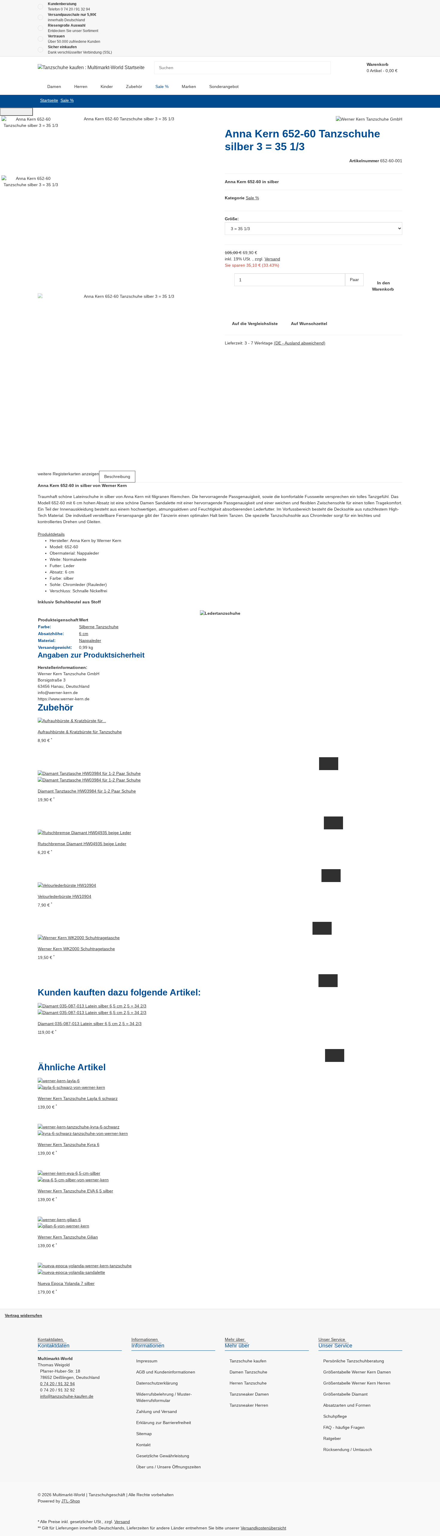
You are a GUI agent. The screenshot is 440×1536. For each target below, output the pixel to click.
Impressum (146, 1361)
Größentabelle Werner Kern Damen (357, 1372)
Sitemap (144, 1433)
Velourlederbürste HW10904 (64, 896)
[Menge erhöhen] (350, 292)
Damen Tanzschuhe (248, 1372)
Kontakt (143, 1444)
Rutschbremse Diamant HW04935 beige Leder (82, 843)
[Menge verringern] (229, 279)
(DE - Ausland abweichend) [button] (299, 343)
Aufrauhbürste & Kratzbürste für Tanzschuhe (80, 731)
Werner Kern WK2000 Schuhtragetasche (76, 948)
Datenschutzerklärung (157, 1383)
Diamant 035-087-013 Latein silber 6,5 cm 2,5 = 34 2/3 (90, 1023)
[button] (52, 1340)
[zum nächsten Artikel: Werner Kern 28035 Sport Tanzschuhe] (388, 101)
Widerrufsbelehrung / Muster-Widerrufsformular (164, 1397)
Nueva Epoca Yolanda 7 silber (66, 1283)
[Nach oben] (16, 112)
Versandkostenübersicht (263, 1528)
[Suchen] (326, 67)
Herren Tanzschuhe (248, 1383)
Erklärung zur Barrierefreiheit (163, 1422)
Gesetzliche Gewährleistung (162, 1455)
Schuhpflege (335, 1416)
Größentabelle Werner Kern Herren (356, 1383)
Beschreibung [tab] (117, 476)
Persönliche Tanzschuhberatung (353, 1361)
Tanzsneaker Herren (249, 1405)
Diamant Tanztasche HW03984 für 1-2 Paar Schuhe (87, 791)
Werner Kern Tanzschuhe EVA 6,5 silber (75, 1191)
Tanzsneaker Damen (249, 1394)
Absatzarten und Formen (347, 1405)
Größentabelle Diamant (345, 1394)
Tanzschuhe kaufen (248, 1361)
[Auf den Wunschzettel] (333, 763)
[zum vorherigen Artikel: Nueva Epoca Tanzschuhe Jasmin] (397, 101)
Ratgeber (332, 1438)
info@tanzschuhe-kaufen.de (66, 1396)
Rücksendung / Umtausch (347, 1449)
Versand (272, 258)
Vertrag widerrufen (23, 1315)
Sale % (252, 197)
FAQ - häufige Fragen (344, 1427)
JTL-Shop (70, 1501)
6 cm (83, 633)
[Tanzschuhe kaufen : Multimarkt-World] (38, 87)
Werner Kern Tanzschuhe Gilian (68, 1237)
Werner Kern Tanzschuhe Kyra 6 (68, 1144)
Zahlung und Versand (156, 1411)
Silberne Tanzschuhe (99, 626)
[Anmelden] (354, 67)
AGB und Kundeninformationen (165, 1372)
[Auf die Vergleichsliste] (324, 763)
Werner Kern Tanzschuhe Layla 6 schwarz (78, 1098)
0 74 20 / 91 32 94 (75, 9)
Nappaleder (90, 640)
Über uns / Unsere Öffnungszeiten (168, 1466)
